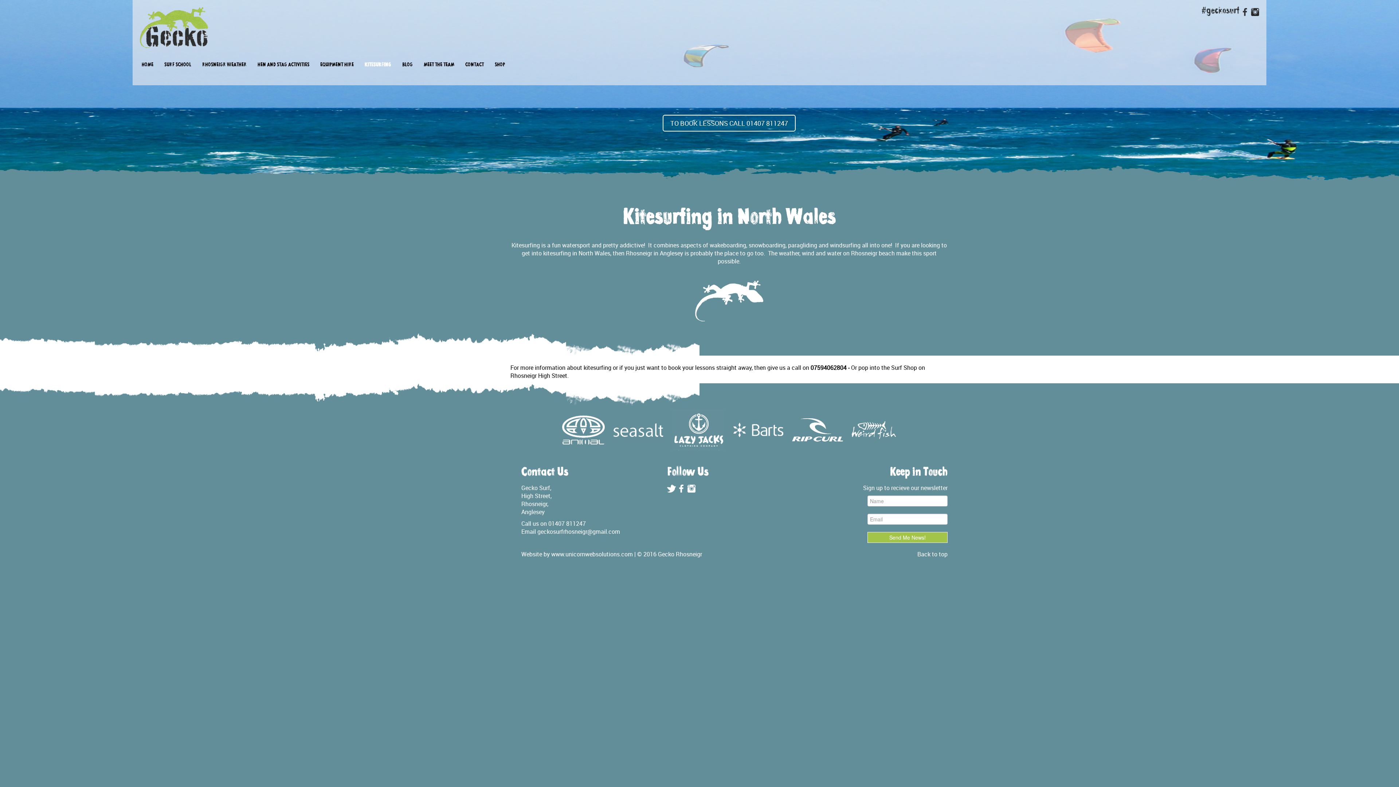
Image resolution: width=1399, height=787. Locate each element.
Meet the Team (439, 65)
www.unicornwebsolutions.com (592, 554)
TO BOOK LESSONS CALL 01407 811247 (729, 123)
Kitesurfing (378, 65)
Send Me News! (907, 537)
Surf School (177, 65)
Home (147, 65)
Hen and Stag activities (283, 65)
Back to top (932, 554)
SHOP (500, 65)
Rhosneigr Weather (224, 65)
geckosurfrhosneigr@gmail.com (578, 532)
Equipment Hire (337, 65)
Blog (407, 65)
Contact (474, 65)
